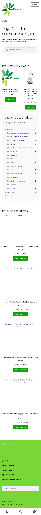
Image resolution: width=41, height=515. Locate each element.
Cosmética (10, 192)
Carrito (31, 510)
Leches (12, 170)
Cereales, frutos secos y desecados (21, 148)
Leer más (11, 99)
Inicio (5, 21)
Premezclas (13, 185)
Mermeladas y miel (16, 174)
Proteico (12, 188)
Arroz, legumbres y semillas (19, 137)
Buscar (20, 512)
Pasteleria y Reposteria (17, 181)
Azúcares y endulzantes (17, 140)
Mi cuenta (7, 512)
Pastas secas (14, 177)
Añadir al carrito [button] (20, 259)
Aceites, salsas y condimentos (19, 133)
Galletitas (13, 159)
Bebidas (12, 144)
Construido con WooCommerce (12, 504)
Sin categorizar (12, 196)
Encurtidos (13, 155)
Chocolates (13, 151)
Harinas (12, 162)
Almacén (10, 129)
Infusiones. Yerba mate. (17, 166)
